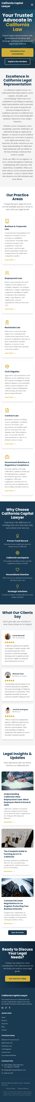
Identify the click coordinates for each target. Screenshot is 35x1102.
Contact (4, 1030)
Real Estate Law (7, 1046)
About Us (5, 1023)
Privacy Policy (10, 1088)
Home (3, 1017)
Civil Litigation (6, 1049)
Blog (3, 1027)
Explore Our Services (17, 61)
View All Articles (17, 932)
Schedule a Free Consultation (17, 52)
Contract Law (6, 1052)
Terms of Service (23, 1088)
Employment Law (7, 1043)
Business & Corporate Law (10, 1040)
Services (4, 1020)
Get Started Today (17, 978)
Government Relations (9, 1055)
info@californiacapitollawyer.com (14, 1070)
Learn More (9, 260)
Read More (8, 822)
